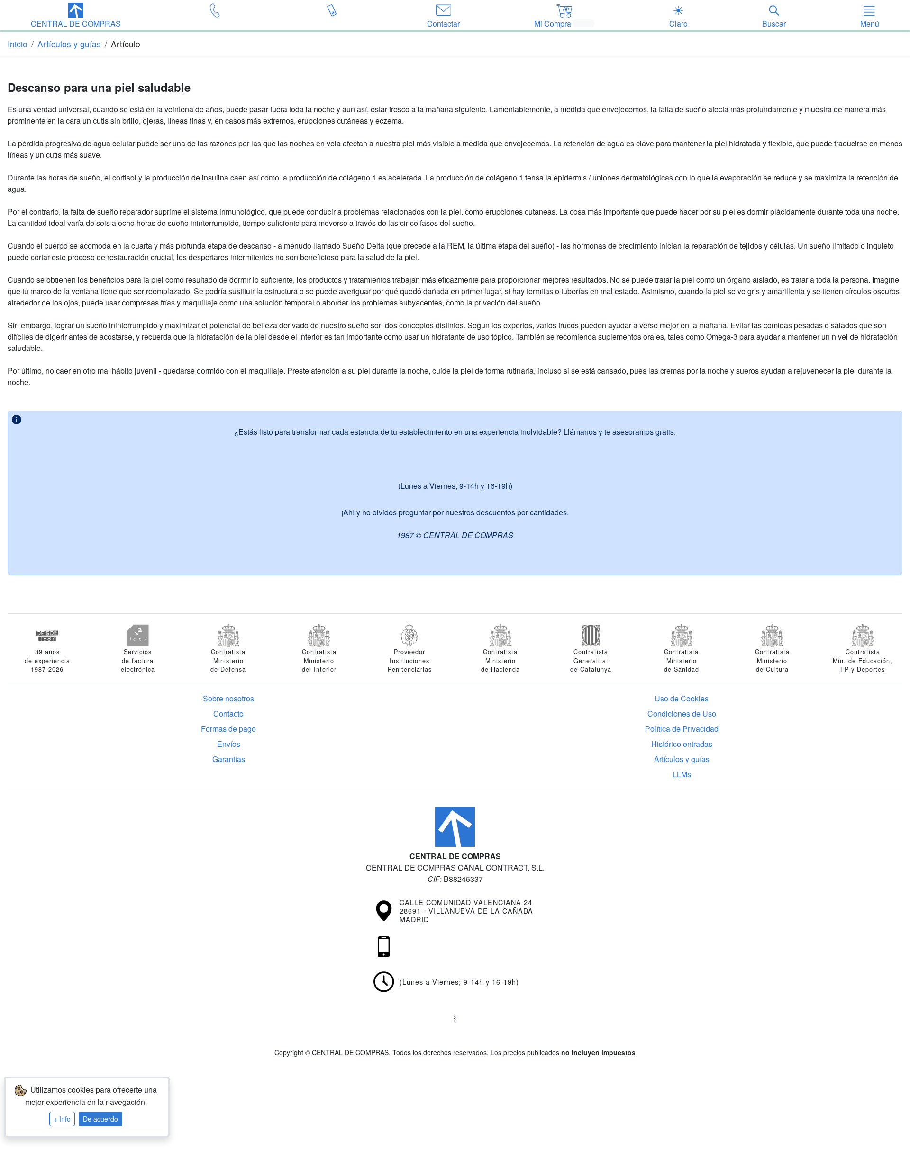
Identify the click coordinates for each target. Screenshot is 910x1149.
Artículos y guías (682, 759)
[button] (75, 16)
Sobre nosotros (228, 698)
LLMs (682, 774)
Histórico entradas (681, 743)
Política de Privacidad (682, 728)
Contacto (228, 713)
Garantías (228, 759)
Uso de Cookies (682, 698)
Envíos (228, 743)
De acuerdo (100, 1118)
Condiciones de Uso (681, 713)
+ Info (62, 1118)
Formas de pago (228, 728)
